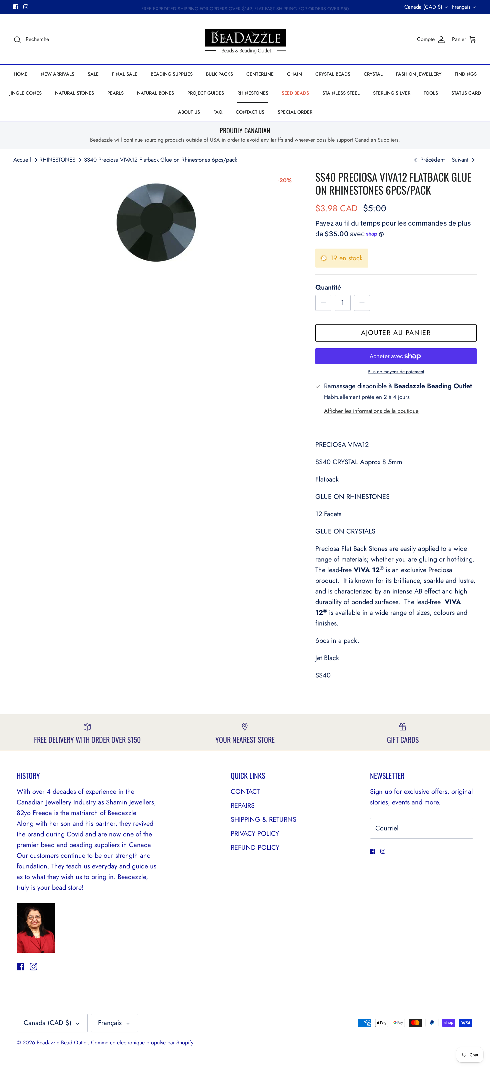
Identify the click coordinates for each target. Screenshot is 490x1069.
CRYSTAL (373, 74)
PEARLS (115, 93)
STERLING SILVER (391, 93)
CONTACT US (250, 112)
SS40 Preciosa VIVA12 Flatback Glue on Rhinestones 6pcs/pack (160, 160)
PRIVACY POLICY (255, 833)
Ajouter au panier (396, 333)
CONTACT (245, 791)
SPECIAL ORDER (295, 112)
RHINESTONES (252, 93)
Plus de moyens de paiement (396, 372)
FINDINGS (466, 74)
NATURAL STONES (74, 93)
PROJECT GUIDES (205, 93)
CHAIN (294, 74)
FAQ (217, 112)
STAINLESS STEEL (341, 93)
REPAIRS (243, 805)
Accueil (22, 160)
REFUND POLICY (255, 847)
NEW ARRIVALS (57, 74)
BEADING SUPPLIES (172, 74)
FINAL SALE (124, 74)
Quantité (328, 287)
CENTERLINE (260, 74)
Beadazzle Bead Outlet (62, 1042)
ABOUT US (189, 112)
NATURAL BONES (155, 93)
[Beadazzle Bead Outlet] (245, 39)
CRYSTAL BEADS (332, 74)
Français (461, 7)
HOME (20, 74)
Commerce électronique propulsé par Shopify (142, 1042)
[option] (157, 221)
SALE (93, 74)
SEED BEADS (295, 93)
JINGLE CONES (25, 93)
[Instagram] (25, 6)
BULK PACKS (219, 74)
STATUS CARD (466, 93)
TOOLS (431, 93)
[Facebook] (15, 6)
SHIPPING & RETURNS (263, 819)
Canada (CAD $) (423, 7)
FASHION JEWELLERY (418, 74)
